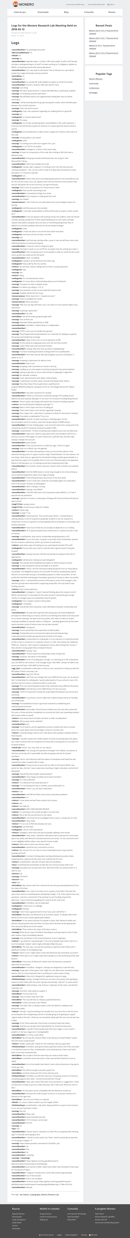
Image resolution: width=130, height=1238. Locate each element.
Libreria (15, 1226)
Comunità (88, 12)
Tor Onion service (47, 1235)
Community (93, 83)
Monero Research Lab (50, 1194)
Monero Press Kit (101, 1220)
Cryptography (35, 1194)
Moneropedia (17, 1217)
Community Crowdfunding (75, 4)
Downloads (43, 12)
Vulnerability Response (95, 4)
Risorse (111, 12)
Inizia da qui (19, 12)
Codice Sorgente (70, 1235)
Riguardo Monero (18, 1214)
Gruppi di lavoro (45, 1214)
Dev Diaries (24, 1194)
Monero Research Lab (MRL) (105, 1217)
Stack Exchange (72, 1217)
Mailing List (44, 1220)
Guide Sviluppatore (19, 1220)
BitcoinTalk (71, 1220)
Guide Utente (16, 1223)
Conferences (94, 88)
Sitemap (84, 1235)
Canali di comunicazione (48, 1217)
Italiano (111, 4)
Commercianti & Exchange (76, 1214)
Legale (59, 1235)
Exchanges (93, 92)
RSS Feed (94, 1235)
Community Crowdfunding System (107, 1223)
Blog (66, 12)
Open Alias (99, 1214)
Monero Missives (95, 79)
